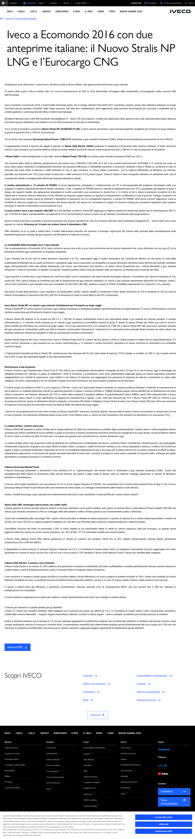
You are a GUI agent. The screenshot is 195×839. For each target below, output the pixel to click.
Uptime (123, 759)
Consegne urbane (12, 759)
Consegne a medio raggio (15, 765)
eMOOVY (46, 11)
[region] (97, 825)
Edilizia (7, 776)
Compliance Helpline (92, 782)
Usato (41, 3)
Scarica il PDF (15, 647)
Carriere (87, 754)
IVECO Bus (88, 794)
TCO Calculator (52, 771)
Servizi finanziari (53, 783)
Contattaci (88, 765)
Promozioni (30, 3)
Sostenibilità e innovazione (94, 748)
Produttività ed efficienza (131, 765)
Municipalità (9, 771)
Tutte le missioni (11, 748)
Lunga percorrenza (12, 753)
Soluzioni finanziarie (129, 782)
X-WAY (100, 11)
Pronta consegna (53, 765)
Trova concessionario (55, 777)
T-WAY (112, 11)
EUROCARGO (62, 11)
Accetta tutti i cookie (163, 817)
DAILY (10, 11)
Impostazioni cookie (163, 831)
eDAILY (21, 11)
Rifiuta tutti (163, 824)
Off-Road (8, 782)
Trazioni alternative (12, 788)
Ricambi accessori (128, 753)
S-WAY (76, 11)
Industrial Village (90, 806)
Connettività (125, 788)
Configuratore (52, 753)
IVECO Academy (90, 800)
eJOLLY (33, 11)
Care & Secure (126, 771)
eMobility (124, 776)
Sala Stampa (89, 760)
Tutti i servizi (126, 748)
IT (6, 3)
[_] (136, 3)
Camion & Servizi (90, 777)
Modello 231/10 (90, 788)
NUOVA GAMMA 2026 (131, 11)
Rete (85, 771)
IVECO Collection (53, 760)
